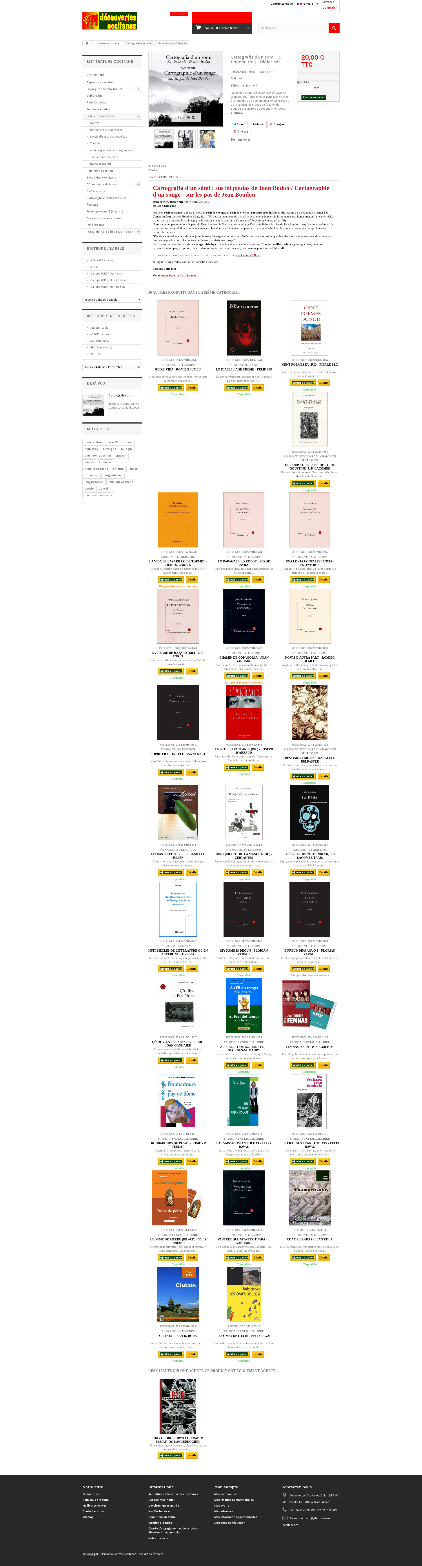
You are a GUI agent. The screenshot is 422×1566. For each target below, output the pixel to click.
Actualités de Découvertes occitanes (173, 1494)
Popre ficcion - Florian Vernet (178, 754)
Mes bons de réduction (229, 1522)
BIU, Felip (96, 354)
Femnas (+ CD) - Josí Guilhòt (310, 1046)
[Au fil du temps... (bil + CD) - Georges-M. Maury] (244, 1005)
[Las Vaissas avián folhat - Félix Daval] (244, 1101)
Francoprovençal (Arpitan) (105, 211)
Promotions (90, 1494)
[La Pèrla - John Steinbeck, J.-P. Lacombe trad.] (310, 812)
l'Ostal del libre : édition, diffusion (110, 231)
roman (128, 442)
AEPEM (94, 267)
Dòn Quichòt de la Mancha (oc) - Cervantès (244, 856)
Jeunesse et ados (98, 109)
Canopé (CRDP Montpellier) (107, 286)
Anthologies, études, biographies (110, 150)
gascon (121, 455)
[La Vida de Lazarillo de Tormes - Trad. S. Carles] (178, 519)
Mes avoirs (221, 1505)
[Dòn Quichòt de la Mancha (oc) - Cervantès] (244, 812)
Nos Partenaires (159, 1511)
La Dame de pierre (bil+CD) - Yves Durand (178, 1241)
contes (89, 462)
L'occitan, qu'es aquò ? (163, 1505)
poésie (89, 488)
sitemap (88, 1517)
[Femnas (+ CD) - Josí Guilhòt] (310, 1005)
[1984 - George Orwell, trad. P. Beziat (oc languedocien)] (178, 1406)
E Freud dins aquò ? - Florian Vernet (309, 952)
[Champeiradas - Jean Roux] (310, 1197)
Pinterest (242, 131)
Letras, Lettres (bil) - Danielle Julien (178, 856)
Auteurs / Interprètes (111, 315)
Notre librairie (158, 1538)
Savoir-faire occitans (101, 177)
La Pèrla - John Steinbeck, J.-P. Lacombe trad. (310, 856)
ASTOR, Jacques (100, 334)
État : (234, 78)
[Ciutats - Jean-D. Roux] (178, 1294)
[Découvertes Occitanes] (123, 20)
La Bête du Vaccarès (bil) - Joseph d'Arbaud (244, 751)
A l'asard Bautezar (101, 260)
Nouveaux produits (95, 1500)
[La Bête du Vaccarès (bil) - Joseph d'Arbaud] (244, 712)
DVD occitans (96, 191)
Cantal (103, 488)
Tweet (240, 124)
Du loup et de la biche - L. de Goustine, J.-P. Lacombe (310, 466)
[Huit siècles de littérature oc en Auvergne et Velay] (178, 909)
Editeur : (236, 85)
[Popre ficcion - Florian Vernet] (178, 712)
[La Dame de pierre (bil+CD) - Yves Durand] (178, 1197)
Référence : (238, 72)
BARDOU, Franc (99, 341)
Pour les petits (96, 102)
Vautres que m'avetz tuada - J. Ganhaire (244, 1241)
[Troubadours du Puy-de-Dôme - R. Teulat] (178, 1101)
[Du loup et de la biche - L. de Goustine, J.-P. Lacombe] (310, 419)
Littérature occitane (100, 116)
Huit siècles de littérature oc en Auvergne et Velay (178, 952)
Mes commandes (225, 1494)
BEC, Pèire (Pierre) (101, 347)
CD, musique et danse (101, 184)
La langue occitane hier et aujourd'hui (104, 92)
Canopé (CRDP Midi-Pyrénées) (109, 280)
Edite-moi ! (250, 85)
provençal (91, 475)
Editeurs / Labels (105, 248)
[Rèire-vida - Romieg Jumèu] (178, 328)
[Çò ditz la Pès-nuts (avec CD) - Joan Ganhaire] (178, 1005)
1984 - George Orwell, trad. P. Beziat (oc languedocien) (178, 1440)
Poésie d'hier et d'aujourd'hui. (108, 136)
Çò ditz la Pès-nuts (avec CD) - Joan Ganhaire (178, 1043)
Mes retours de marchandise (234, 1500)
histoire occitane (96, 468)
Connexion (330, 7)
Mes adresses (223, 1511)
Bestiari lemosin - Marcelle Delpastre (310, 759)
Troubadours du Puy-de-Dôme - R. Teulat (178, 1145)
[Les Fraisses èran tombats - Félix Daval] (310, 1101)
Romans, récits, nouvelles (106, 129)
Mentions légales (160, 1522)
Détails (152, 169)
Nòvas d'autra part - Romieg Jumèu (310, 659)
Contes (94, 123)
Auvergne (109, 449)
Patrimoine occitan (100, 170)
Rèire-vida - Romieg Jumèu (178, 369)
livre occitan (93, 442)
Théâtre (94, 143)
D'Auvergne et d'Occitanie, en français (107, 201)
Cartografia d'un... (122, 395)
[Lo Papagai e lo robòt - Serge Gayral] (244, 519)
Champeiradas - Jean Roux (310, 1239)
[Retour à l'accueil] (87, 43)
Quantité (303, 82)
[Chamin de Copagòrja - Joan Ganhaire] (244, 616)
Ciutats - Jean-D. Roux (178, 1336)
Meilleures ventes (94, 1505)
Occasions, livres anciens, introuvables (104, 222)
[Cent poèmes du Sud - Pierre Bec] (310, 328)
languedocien (113, 475)
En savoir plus (157, 165)
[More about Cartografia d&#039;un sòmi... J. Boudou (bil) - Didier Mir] (93, 405)
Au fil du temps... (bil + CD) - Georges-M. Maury (243, 1048)
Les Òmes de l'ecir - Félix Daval (243, 1336)
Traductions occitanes (104, 157)
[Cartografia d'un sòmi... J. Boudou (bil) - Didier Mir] (164, 139)
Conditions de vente (162, 1517)
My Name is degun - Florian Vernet (244, 952)
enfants (118, 468)
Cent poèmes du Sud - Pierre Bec (310, 364)
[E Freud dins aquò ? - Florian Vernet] (310, 909)
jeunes (133, 468)
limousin (105, 462)
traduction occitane (98, 495)
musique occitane (121, 482)
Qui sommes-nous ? (162, 1500)
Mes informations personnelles (235, 1517)
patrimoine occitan (98, 455)
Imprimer (243, 139)
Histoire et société (99, 164)
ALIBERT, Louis (99, 327)
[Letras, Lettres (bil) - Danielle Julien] (178, 812)
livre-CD (112, 442)
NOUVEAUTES (95, 75)
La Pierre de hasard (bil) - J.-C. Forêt (178, 654)
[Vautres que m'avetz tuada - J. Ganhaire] (244, 1197)
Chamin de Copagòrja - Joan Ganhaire (244, 659)
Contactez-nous (282, 3)
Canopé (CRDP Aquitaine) (106, 273)
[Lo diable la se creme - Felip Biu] (244, 328)
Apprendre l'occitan (100, 82)
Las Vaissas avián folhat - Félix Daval (243, 1145)
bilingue (127, 449)
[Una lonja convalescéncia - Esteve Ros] (310, 519)
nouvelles (91, 449)
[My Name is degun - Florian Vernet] (244, 909)
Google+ (278, 124)
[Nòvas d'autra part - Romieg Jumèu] (310, 616)
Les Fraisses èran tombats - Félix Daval (309, 1145)
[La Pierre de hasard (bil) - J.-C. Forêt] (178, 616)
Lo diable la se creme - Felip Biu (244, 369)
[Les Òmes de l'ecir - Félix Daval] (244, 1294)
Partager (258, 124)
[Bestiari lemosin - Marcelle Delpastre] (310, 712)
